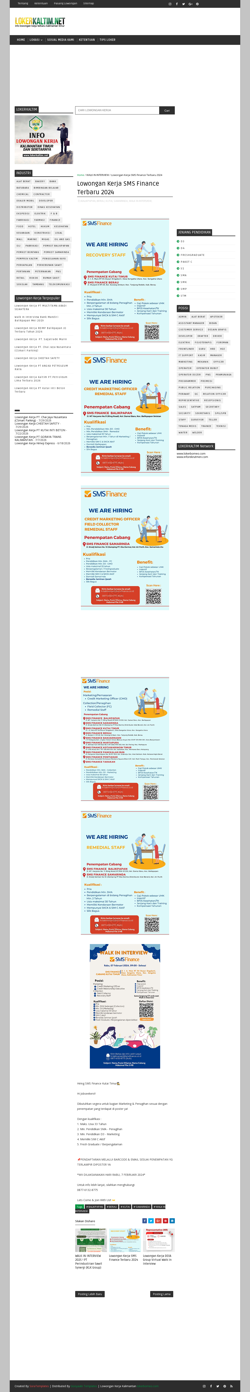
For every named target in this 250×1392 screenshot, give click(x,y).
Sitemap (88, 3)
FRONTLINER (186, 349)
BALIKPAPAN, (88, 201)
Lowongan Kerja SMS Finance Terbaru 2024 (123, 1258)
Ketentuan (41, 3)
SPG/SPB (220, 413)
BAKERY (40, 181)
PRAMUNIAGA (224, 374)
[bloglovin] (204, 4)
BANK (53, 181)
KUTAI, (109, 201)
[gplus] (190, 4)
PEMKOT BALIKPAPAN (56, 245)
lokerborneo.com (148, 1386)
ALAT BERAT (23, 181)
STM (184, 295)
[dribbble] (211, 4)
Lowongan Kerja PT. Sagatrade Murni (41, 339)
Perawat (184, 394)
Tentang (23, 3)
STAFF (182, 419)
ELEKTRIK (40, 213)
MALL (20, 239)
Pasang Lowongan (65, 3)
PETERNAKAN (43, 271)
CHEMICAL (23, 194)
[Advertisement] (125, 75)
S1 (182, 268)
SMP (184, 289)
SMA (184, 275)
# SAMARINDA (142, 1206)
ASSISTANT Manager (191, 323)
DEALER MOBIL (25, 200)
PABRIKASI (32, 245)
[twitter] (184, 4)
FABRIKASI (23, 220)
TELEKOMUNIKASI (59, 284)
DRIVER (217, 336)
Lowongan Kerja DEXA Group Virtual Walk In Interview (157, 1260)
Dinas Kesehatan (49, 207)
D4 (183, 248)
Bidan (213, 323)
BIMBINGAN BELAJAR (46, 187)
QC (196, 394)
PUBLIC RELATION (189, 387)
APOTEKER (216, 316)
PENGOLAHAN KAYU (54, 258)
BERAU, (101, 201)
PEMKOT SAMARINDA (56, 252)
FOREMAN (223, 342)
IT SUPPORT (186, 355)
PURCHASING (213, 387)
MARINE (32, 239)
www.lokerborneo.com (191, 453)
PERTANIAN (23, 271)
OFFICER (218, 361)
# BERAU (112, 1206)
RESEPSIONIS (212, 400)
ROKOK (33, 278)
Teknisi (221, 426)
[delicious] (231, 4)
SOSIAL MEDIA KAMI (60, 40)
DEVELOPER (46, 200)
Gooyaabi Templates (84, 1386)
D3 (182, 241)
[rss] (218, 4)
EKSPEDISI (23, 213)
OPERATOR (185, 368)
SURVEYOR (197, 419)
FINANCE (55, 220)
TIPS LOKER (108, 40)
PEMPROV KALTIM (27, 258)
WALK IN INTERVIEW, (140, 201)
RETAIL (21, 278)
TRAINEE (206, 426)
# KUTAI (125, 1206)
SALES (182, 406)
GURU (202, 349)
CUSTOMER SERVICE (191, 329)
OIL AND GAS (62, 239)
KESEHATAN (61, 226)
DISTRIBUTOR (25, 207)
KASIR (201, 355)
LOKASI (35, 40)
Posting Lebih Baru (90, 1294)
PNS (58, 271)
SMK (184, 282)
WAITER (183, 432)
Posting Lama (162, 1294)
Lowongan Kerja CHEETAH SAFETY (37, 358)
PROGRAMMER (187, 381)
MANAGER (216, 355)
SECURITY (184, 413)
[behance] (225, 4)
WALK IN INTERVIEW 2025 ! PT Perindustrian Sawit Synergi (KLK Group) (88, 1262)
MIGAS (46, 239)
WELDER (197, 432)
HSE (222, 349)
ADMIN (183, 316)
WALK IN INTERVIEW (97, 175)
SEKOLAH (22, 284)
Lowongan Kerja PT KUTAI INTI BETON (40, 430)
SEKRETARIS (202, 413)
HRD (212, 349)
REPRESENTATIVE (189, 400)
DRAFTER (203, 336)
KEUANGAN (23, 232)
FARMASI (39, 220)
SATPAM (196, 406)
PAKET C (187, 261)
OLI (19, 245)
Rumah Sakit (51, 278)
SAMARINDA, (121, 201)
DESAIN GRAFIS (217, 329)
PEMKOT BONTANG (28, 252)
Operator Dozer (190, 374)
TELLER (213, 419)
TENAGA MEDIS (187, 426)
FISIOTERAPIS (203, 342)
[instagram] (170, 4)
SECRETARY (213, 406)
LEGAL (58, 232)
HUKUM (45, 226)
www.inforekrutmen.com (192, 457)
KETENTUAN (87, 40)
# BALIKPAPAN (94, 1206)
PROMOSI (206, 381)
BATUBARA (23, 187)
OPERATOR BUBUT (207, 368)
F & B (54, 213)
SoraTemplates (39, 1386)
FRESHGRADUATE (193, 255)
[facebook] (177, 4)
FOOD (20, 226)
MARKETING (186, 361)
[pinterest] (197, 4)
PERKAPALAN (24, 265)
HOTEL (32, 226)
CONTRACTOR (42, 194)
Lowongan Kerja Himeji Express (35, 443)
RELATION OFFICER (214, 394)
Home (21, 40)
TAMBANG (38, 284)
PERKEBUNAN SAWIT (49, 265)
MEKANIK (203, 361)
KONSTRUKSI (42, 232)
